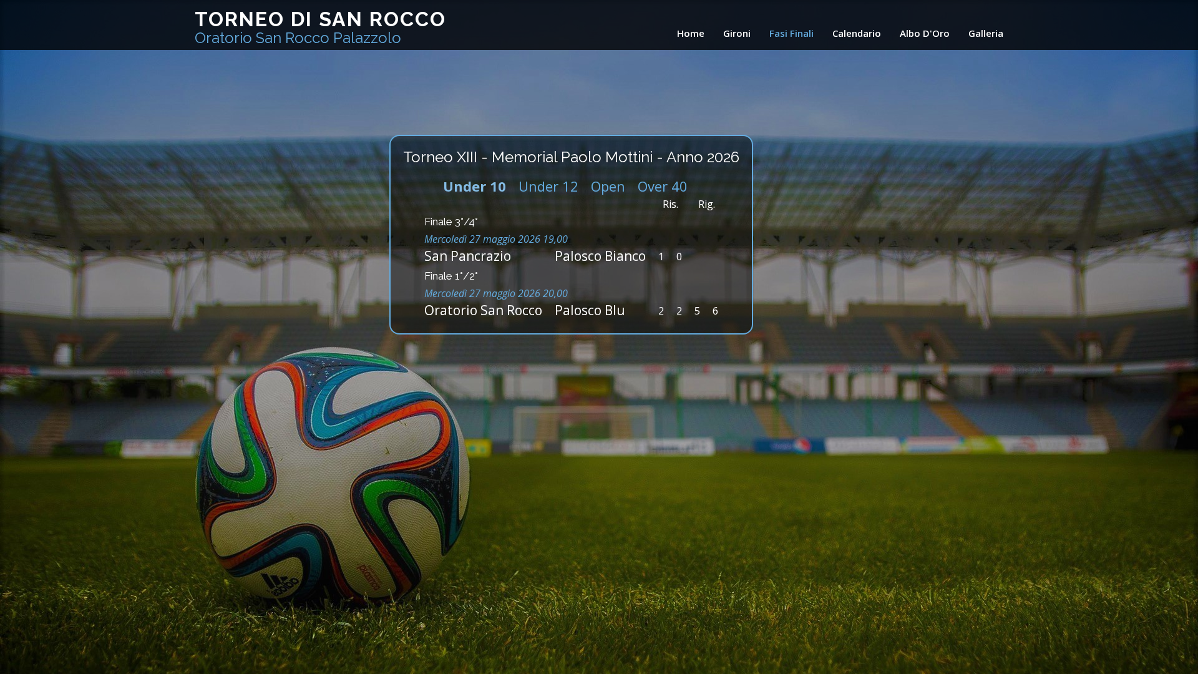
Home (690, 33)
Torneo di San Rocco (320, 27)
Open (608, 186)
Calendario (856, 33)
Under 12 (548, 186)
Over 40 (663, 186)
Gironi (737, 33)
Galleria (985, 33)
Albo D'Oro (925, 33)
